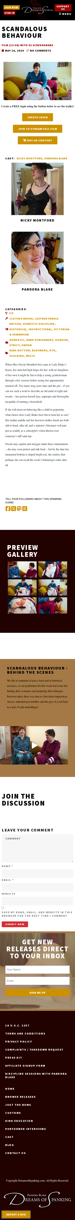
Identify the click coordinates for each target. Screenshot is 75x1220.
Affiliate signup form (25, 1065)
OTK (52, 350)
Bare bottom (19, 350)
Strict (14, 345)
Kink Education (19, 1121)
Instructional (40, 329)
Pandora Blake (56, 158)
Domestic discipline (39, 323)
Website (9, 893)
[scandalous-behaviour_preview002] (52, 569)
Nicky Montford (30, 158)
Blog (9, 1145)
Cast (9, 1137)
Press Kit (13, 1057)
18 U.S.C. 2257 (17, 1025)
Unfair (26, 345)
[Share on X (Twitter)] (13, 509)
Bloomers (39, 350)
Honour (61, 340)
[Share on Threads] (25, 509)
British (15, 323)
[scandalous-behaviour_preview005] (22, 605)
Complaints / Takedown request (34, 1049)
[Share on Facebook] (8, 509)
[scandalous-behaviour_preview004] (52, 587)
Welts (30, 355)
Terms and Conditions (25, 1033)
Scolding (16, 355)
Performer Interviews (25, 1129)
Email (8, 880)
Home (10, 1088)
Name (7, 866)
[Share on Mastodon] (19, 509)
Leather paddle (47, 318)
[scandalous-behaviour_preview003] (22, 587)
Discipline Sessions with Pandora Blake (36, 1075)
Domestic (16, 340)
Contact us (15, 1153)
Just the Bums (18, 1104)
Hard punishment (39, 340)
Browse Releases (20, 1096)
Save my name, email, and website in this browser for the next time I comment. (37, 914)
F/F (11, 313)
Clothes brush (21, 318)
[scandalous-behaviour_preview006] (52, 605)
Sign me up (37, 992)
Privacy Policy (18, 1041)
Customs (13, 1112)
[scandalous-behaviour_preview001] (22, 569)
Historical (18, 329)
